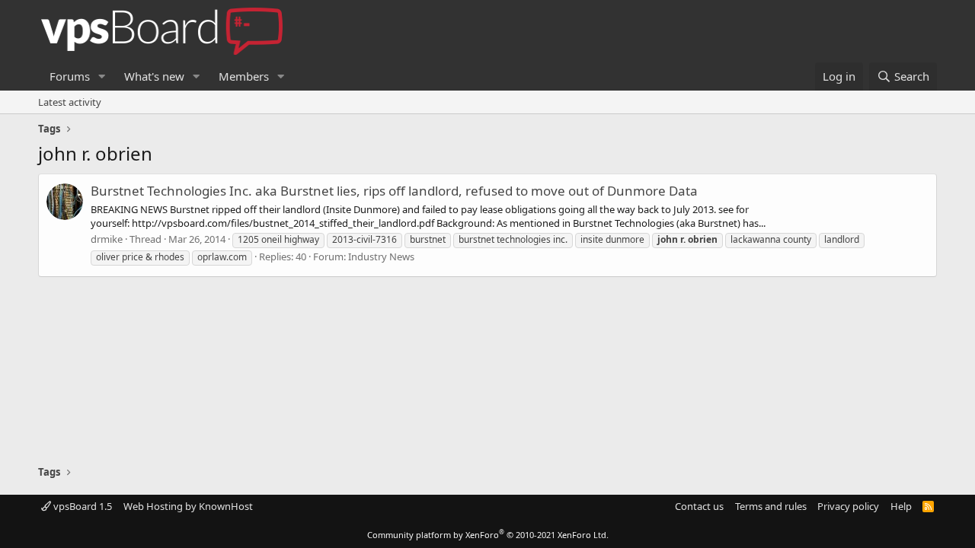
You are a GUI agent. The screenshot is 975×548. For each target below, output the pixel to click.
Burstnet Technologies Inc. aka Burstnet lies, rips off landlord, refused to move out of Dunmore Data (394, 190)
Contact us (699, 506)
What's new (154, 76)
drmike (107, 239)
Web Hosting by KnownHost (188, 506)
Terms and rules (771, 506)
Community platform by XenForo (488, 534)
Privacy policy (848, 506)
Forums (70, 76)
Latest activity (69, 102)
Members (244, 76)
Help (901, 506)
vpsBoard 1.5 (81, 506)
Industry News (381, 256)
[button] (102, 76)
